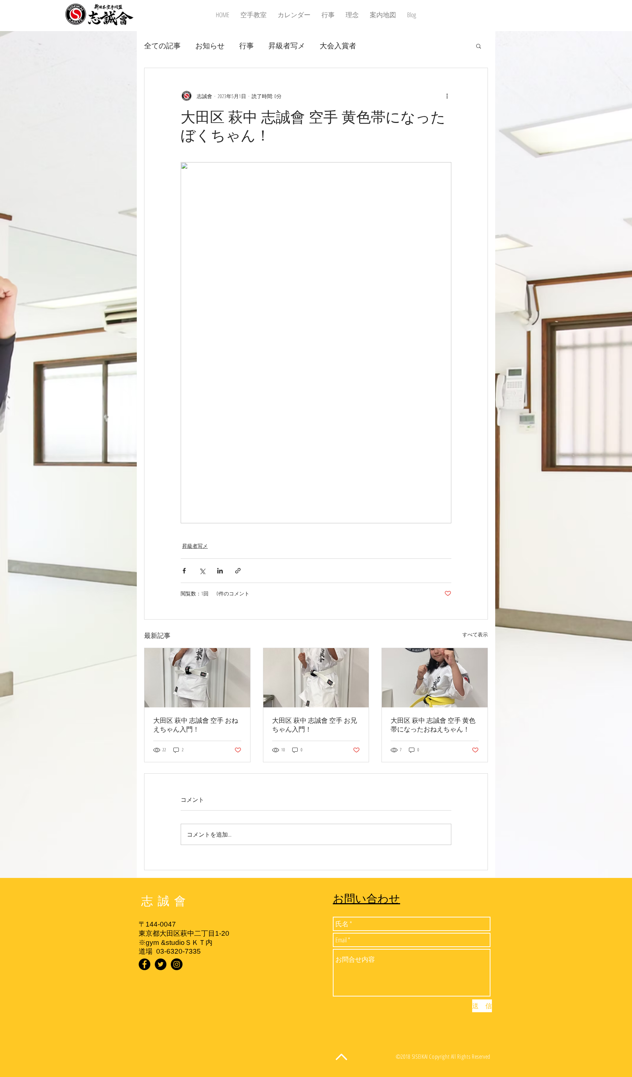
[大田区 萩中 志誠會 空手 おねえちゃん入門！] (197, 677)
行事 (246, 46)
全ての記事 (162, 46)
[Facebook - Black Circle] (144, 964)
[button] (478, 46)
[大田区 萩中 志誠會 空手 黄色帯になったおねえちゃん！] (435, 677)
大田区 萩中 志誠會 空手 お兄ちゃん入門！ (314, 725)
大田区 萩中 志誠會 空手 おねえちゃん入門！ (195, 725)
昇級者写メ (286, 46)
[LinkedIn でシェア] (220, 570)
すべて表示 (475, 634)
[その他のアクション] (447, 95)
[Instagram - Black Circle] (177, 964)
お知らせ (210, 46)
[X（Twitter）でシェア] (202, 570)
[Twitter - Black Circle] (160, 964)
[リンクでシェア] (237, 570)
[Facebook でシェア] (184, 570)
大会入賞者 (338, 46)
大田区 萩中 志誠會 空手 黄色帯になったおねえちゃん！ (433, 725)
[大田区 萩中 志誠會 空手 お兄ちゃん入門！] (316, 677)
